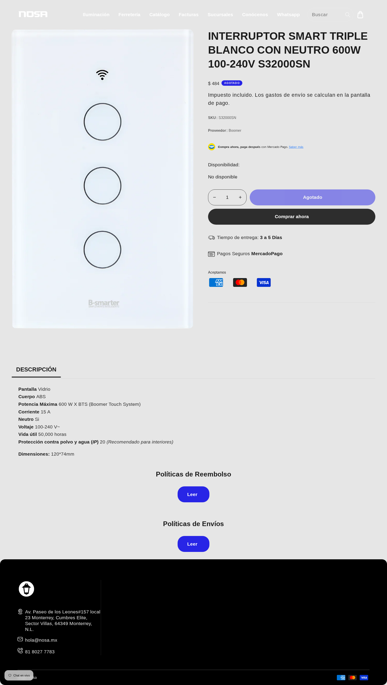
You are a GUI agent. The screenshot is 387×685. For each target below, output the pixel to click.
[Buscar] (347, 14)
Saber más (296, 147)
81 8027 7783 (40, 651)
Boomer (235, 130)
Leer (192, 494)
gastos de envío (285, 95)
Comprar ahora (292, 216)
